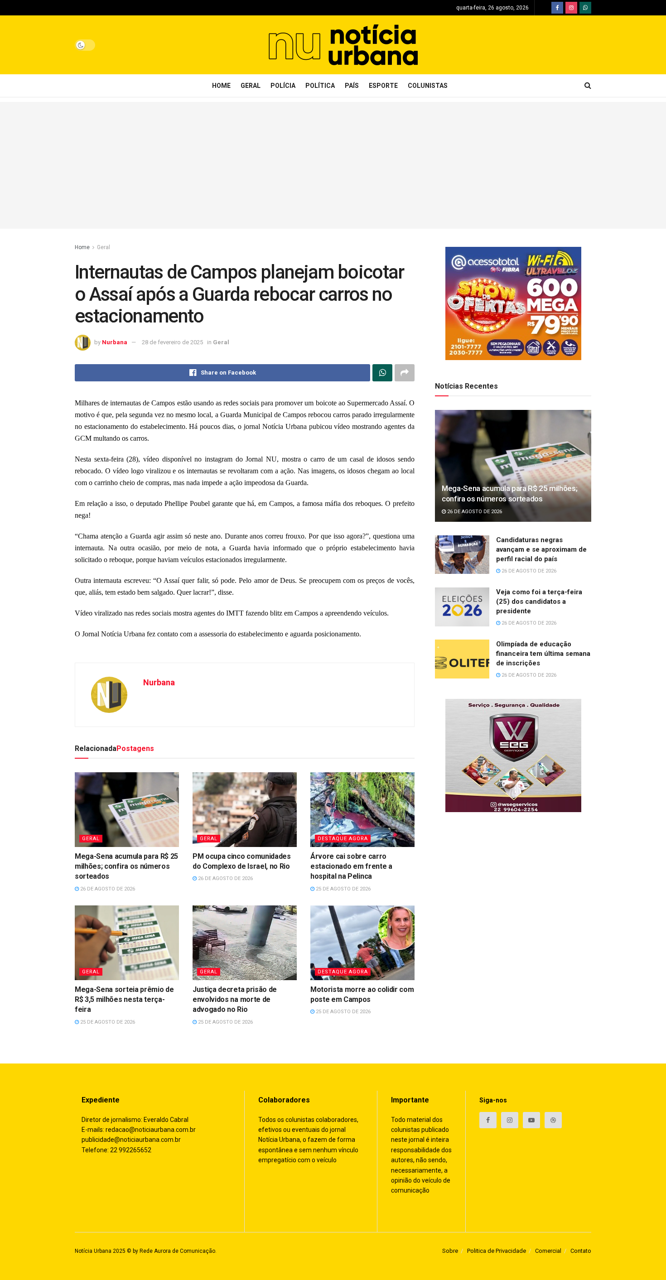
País (352, 85)
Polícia (282, 85)
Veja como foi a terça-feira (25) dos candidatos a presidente (539, 601)
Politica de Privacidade (496, 1250)
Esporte (383, 85)
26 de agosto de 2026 (107, 889)
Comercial (548, 1250)
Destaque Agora (343, 839)
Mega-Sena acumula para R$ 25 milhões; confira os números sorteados (126, 866)
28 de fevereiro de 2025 (172, 342)
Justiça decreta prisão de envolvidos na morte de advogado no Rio (235, 999)
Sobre (450, 1250)
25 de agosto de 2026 (342, 889)
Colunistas (428, 85)
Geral (251, 85)
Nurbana (114, 342)
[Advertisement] (333, 165)
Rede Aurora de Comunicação (177, 1251)
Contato (580, 1250)
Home (221, 85)
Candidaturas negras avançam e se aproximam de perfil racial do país (541, 549)
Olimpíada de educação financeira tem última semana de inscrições (543, 653)
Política (320, 85)
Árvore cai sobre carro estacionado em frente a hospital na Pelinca (351, 866)
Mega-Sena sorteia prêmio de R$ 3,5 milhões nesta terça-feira (124, 999)
